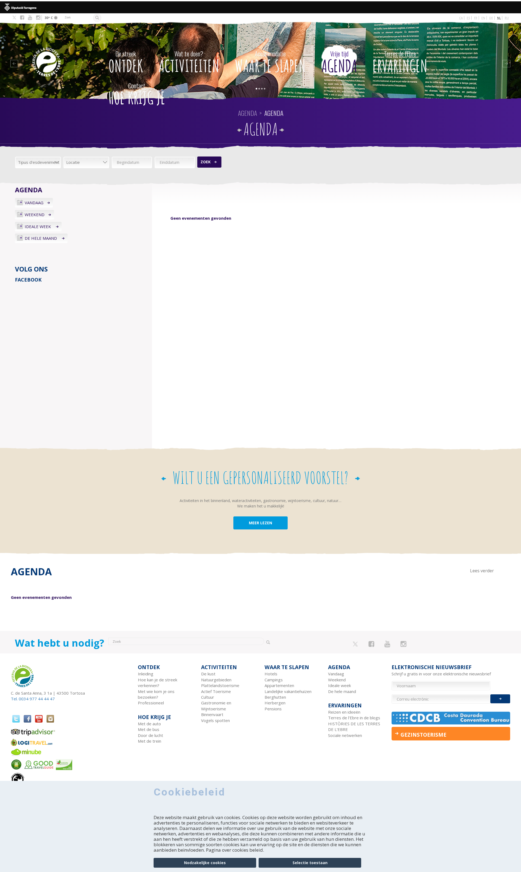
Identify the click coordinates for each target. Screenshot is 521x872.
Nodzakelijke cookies (205, 862)
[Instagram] (38, 17)
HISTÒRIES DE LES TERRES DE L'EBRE (354, 726)
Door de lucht (150, 735)
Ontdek (126, 62)
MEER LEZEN (260, 522)
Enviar (500, 698)
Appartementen (279, 685)
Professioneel (151, 702)
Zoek (206, 161)
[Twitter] (14, 17)
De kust (208, 673)
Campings (274, 679)
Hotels (271, 673)
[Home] (61, 54)
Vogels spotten (215, 720)
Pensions (273, 708)
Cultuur (207, 697)
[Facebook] (22, 17)
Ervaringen (400, 62)
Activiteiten (189, 62)
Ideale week (38, 226)
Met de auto (149, 723)
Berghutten (275, 697)
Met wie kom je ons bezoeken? (156, 694)
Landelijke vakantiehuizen (288, 691)
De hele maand (41, 238)
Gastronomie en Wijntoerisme (216, 705)
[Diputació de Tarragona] (260, 7)
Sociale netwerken (345, 735)
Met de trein (149, 741)
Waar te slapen (270, 62)
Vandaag (34, 202)
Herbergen (275, 702)
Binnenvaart (212, 714)
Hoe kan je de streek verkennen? (157, 682)
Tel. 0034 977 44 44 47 (33, 698)
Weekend (35, 214)
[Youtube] (30, 17)
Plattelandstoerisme (220, 685)
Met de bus (148, 729)
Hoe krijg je (137, 94)
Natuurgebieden (216, 679)
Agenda (339, 62)
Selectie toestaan (310, 862)
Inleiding (145, 673)
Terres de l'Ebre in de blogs (354, 717)
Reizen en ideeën (344, 712)
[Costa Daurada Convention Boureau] (451, 718)
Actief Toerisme (216, 691)
